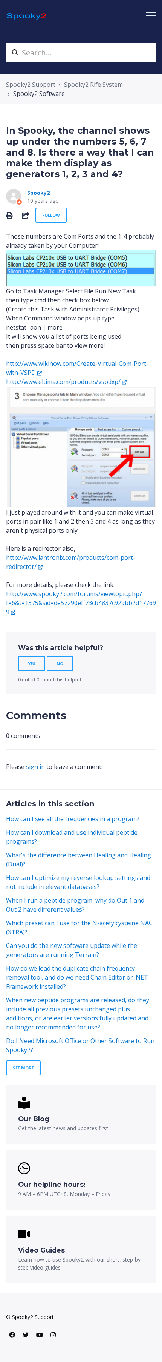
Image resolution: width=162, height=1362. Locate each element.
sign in (35, 767)
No (60, 663)
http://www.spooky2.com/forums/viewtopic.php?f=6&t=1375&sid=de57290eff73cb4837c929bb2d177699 (81, 603)
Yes (31, 663)
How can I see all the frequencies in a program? (72, 819)
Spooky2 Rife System (93, 84)
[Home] (27, 15)
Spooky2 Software (39, 93)
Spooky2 (38, 192)
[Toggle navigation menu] (151, 15)
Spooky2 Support (30, 84)
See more (23, 1068)
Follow (51, 215)
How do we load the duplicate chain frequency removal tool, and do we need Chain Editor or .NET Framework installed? (77, 977)
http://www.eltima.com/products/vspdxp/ (63, 381)
